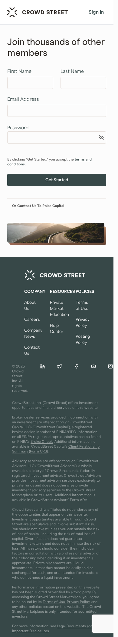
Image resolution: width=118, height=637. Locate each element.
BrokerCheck (42, 441)
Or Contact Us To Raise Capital (38, 206)
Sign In (96, 12)
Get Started (56, 180)
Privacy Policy (82, 322)
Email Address (23, 99)
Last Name (72, 71)
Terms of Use (82, 305)
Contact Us (31, 350)
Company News (31, 333)
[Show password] (101, 137)
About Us (30, 305)
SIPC (72, 432)
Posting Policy (82, 339)
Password (18, 127)
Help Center (57, 329)
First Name (19, 71)
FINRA (61, 432)
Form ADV (78, 500)
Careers (31, 319)
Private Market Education (57, 308)
